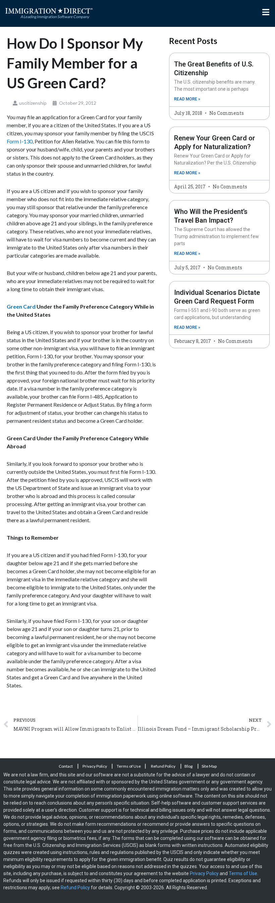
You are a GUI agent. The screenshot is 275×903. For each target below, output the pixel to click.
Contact (66, 766)
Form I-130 (20, 141)
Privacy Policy (95, 766)
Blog (188, 766)
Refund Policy (163, 766)
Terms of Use (129, 766)
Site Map (209, 766)
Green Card (21, 306)
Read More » (187, 99)
